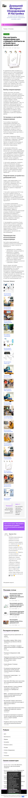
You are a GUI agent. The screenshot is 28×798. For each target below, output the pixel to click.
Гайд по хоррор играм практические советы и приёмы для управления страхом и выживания (14, 709)
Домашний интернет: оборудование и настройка (16, 9)
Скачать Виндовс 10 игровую (10, 664)
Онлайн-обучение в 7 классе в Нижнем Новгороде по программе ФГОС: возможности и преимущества (13, 688)
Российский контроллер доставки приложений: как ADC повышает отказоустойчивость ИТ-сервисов (12, 670)
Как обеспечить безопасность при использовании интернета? (13, 766)
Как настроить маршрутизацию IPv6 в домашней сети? (16, 621)
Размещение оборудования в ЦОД (12, 653)
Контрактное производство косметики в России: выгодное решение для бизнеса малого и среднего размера (13, 716)
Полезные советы (8, 744)
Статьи (5, 752)
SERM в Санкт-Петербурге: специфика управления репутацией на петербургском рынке (13, 647)
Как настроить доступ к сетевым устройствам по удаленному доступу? (17, 605)
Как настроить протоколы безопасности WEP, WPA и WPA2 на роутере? (17, 613)
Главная (5, 29)
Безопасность (7, 736)
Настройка (6, 742)
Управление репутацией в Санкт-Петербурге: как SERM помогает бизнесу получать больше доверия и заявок (14, 659)
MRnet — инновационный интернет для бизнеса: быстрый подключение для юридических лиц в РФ (13, 695)
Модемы (6, 739)
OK (23, 796)
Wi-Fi (5, 734)
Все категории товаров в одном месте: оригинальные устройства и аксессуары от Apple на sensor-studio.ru (14, 702)
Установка (11, 29)
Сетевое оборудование (9, 750)
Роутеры (6, 747)
